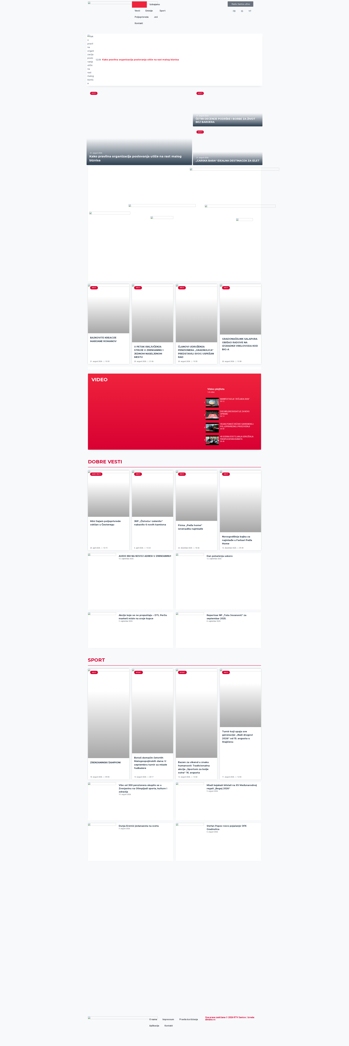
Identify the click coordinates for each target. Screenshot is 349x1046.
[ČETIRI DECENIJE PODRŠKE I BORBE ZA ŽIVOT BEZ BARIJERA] (227, 107)
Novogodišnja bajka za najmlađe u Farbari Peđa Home (237, 540)
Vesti (137, 10)
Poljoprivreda (141, 17)
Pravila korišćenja (188, 1019)
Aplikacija (154, 1025)
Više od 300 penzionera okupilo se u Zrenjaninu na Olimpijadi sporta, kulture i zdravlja (143, 788)
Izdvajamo (155, 4)
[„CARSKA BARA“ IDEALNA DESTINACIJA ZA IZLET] (227, 146)
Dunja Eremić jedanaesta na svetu (139, 826)
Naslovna (139, 4)
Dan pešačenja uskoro (220, 556)
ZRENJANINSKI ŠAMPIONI (105, 762)
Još (156, 17)
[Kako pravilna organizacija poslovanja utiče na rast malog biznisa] (139, 127)
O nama (153, 1019)
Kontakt (139, 23)
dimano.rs (210, 1019)
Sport (163, 10)
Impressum (168, 1019)
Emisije (149, 10)
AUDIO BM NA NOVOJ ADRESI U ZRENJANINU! (145, 556)
